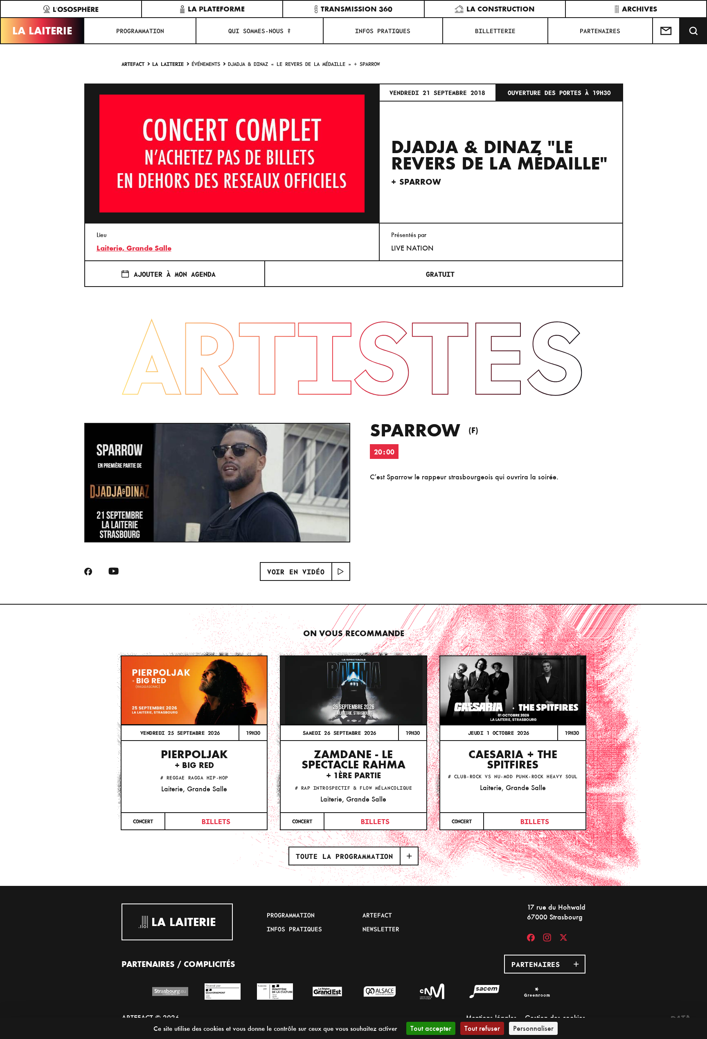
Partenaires (600, 31)
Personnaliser (533, 1028)
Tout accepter (430, 1028)
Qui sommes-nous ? (259, 31)
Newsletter (381, 929)
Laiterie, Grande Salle (134, 248)
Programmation (140, 31)
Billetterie (495, 31)
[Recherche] (693, 30)
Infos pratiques (382, 31)
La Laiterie (42, 30)
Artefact (133, 63)
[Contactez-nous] (666, 30)
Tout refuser (482, 1028)
